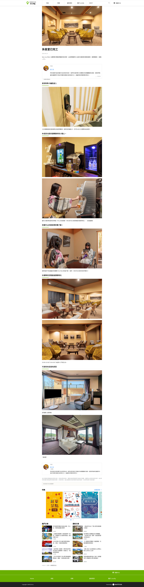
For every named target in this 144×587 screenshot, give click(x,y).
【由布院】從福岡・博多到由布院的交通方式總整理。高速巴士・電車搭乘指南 (61, 550)
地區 (52, 578)
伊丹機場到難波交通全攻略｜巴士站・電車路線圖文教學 (61, 527)
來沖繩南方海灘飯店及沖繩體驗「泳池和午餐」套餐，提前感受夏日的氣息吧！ (92, 535)
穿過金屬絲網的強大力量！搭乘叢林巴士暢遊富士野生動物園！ (92, 557)
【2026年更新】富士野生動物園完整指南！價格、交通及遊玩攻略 (62, 557)
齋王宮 (52, 69)
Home (32, 578)
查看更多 (97, 490)
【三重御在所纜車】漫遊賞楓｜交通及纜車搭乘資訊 (92, 542)
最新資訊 (92, 578)
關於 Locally (112, 578)
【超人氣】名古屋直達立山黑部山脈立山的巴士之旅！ (92, 549)
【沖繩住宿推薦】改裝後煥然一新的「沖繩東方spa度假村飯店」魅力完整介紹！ (62, 535)
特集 (72, 578)
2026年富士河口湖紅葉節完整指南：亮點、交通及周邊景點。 (61, 542)
